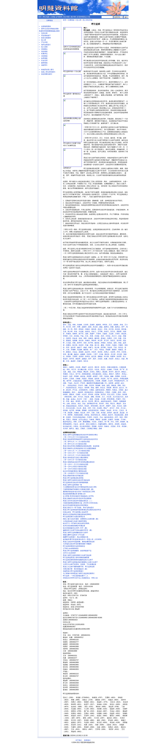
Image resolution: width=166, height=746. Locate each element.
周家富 (98, 419)
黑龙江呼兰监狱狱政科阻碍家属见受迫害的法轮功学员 (82, 510)
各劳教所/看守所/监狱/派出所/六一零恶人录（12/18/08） (83, 539)
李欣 (117, 408)
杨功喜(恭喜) (108, 417)
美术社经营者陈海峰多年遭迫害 (74, 526)
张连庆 (109, 410)
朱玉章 (100, 340)
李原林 (124, 426)
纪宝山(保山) (83, 419)
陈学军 (79, 343)
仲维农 (103, 343)
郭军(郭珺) (110, 399)
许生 (112, 422)
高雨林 (117, 376)
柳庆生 (111, 424)
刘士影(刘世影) (85, 426)
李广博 (106, 422)
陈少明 (70, 331)
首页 (40, 17)
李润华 (65, 379)
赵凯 (108, 385)
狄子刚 (90, 343)
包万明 (71, 410)
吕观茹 (114, 392)
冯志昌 (109, 347)
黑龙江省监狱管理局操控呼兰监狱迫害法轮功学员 (80, 439)
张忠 (79, 403)
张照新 (68, 356)
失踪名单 (44, 33)
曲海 (89, 327)
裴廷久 (65, 367)
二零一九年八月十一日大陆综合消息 (75, 453)
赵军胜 (97, 379)
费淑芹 (119, 403)
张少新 (97, 347)
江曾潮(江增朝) (92, 428)
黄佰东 (107, 354)
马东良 (94, 422)
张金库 (65, 376)
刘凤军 (109, 338)
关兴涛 (65, 428)
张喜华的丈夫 (95, 415)
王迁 (110, 325)
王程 (93, 413)
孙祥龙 (87, 356)
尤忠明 (112, 352)
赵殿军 (84, 327)
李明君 (65, 336)
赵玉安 (90, 367)
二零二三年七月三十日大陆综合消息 (75, 437)
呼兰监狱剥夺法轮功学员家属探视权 (75, 482)
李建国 (65, 374)
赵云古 (121, 388)
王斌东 (100, 359)
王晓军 (115, 401)
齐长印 (80, 385)
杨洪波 (97, 343)
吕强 (67, 350)
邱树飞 (90, 347)
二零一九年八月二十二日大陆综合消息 (76, 451)
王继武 (82, 428)
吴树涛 (90, 338)
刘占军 (76, 383)
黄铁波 (113, 385)
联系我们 (87, 740)
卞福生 (70, 383)
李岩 (64, 354)
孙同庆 (109, 413)
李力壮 (115, 410)
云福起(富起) (77, 381)
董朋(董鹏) (86, 422)
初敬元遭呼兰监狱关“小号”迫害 (73, 535)
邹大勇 (106, 356)
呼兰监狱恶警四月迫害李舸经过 (74, 546)
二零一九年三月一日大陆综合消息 (75, 460)
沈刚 (86, 334)
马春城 (91, 419)
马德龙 (114, 345)
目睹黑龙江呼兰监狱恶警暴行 (73, 571)
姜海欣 (103, 338)
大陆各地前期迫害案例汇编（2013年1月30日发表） (81, 503)
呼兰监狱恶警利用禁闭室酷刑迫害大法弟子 (78, 560)
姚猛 (100, 327)
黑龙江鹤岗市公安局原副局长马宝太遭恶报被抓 (79, 448)
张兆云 (117, 359)
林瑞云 (123, 372)
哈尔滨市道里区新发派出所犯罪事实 (75, 505)
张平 (89, 359)
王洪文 (121, 410)
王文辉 (103, 399)
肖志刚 (99, 408)
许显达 (75, 426)
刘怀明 (68, 338)
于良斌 (115, 369)
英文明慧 (66, 17)
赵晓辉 (82, 354)
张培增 (86, 388)
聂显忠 (68, 352)
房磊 (69, 372)
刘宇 (88, 413)
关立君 (113, 354)
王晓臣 (120, 345)
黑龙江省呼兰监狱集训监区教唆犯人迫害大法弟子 (80, 562)
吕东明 (85, 325)
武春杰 (100, 422)
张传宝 (106, 331)
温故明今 (44, 65)
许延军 (111, 359)
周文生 (112, 403)
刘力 (96, 350)
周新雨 (119, 331)
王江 (103, 397)
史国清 (81, 356)
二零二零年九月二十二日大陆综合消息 (76, 441)
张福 (119, 343)
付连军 (95, 417)
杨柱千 (79, 347)
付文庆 (84, 394)
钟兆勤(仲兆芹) (119, 381)
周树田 (108, 390)
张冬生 (85, 361)
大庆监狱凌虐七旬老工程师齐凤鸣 (75, 521)
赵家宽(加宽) (100, 390)
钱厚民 (71, 367)
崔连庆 (65, 359)
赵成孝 (104, 419)
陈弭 (119, 392)
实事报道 (49, 20)
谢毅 (92, 397)
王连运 (74, 352)
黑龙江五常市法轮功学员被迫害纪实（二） (78, 501)
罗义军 (106, 340)
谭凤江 (98, 372)
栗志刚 (104, 372)
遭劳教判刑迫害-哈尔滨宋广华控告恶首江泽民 (79, 492)
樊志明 (85, 372)
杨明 (97, 388)
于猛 (81, 336)
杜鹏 (105, 359)
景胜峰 (94, 426)
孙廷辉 (70, 413)
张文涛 (82, 413)
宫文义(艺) (110, 394)
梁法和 (68, 390)
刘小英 (68, 327)
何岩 (85, 343)
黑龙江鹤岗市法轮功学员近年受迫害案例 (77, 498)
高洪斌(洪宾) (88, 392)
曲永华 (110, 415)
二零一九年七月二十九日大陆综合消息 (76, 455)
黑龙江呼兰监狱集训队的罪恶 (73, 478)
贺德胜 (81, 352)
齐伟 (118, 352)
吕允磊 (68, 343)
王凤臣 (121, 390)
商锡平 (84, 367)
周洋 (75, 329)
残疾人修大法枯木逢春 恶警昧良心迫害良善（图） (81, 519)
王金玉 (75, 424)
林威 (85, 347)
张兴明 (119, 340)
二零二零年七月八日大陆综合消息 (75, 444)
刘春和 (79, 361)
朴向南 (117, 329)
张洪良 (100, 352)
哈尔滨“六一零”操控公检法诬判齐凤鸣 (76, 523)
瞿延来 (71, 394)
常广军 (122, 369)
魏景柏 (85, 350)
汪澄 (115, 338)
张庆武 (80, 406)
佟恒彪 (65, 410)
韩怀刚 (70, 415)
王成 (64, 331)
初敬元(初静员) (112, 367)
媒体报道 (44, 63)
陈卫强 (74, 345)
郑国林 (76, 376)
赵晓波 (84, 359)
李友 (75, 331)
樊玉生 (97, 401)
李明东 (104, 325)
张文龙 (119, 406)
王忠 (94, 408)
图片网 (73, 17)
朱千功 (78, 374)
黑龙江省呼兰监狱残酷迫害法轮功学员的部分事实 (80, 435)
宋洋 (67, 347)
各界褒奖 (44, 58)
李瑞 (107, 403)
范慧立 (68, 419)
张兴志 (120, 347)
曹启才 (111, 374)
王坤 (79, 422)
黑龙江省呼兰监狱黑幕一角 (72, 485)
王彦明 (89, 417)
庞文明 (87, 352)
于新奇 (98, 334)
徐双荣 (111, 383)
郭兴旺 (101, 403)
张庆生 (103, 367)
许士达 (123, 408)
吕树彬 (78, 379)
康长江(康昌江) (91, 424)
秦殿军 (114, 350)
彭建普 (110, 419)
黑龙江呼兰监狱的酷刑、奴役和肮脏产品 (77, 551)
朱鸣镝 (78, 410)
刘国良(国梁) (78, 415)
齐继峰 (73, 350)
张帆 (86, 385)
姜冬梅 (123, 329)
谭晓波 (100, 356)
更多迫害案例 (46, 38)
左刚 (68, 403)
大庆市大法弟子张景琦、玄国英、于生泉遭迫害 (79, 564)
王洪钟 (108, 345)
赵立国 (93, 356)
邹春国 (68, 334)
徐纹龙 (87, 331)
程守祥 (69, 381)
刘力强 (111, 329)
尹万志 (74, 390)
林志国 (123, 334)
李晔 (85, 338)
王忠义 (71, 374)
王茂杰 (118, 394)
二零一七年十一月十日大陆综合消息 (75, 464)
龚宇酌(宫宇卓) (92, 403)
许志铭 (81, 331)
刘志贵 (86, 397)
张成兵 (86, 406)
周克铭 (90, 379)
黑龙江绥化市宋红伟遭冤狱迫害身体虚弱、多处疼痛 (81, 446)
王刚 (97, 413)
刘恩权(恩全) (99, 392)
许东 (67, 361)
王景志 (108, 336)
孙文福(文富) (67, 426)
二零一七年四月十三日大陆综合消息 (75, 473)
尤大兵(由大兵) (118, 397)
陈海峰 (98, 385)
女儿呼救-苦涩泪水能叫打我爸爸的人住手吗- (78, 496)
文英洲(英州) (83, 390)
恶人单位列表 (87, 20)
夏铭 (102, 345)
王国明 (74, 356)
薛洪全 (73, 403)
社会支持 (44, 60)
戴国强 (98, 325)
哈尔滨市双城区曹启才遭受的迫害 (75, 471)
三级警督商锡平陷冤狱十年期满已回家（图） (79, 489)
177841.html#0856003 (70, 548)
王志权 (111, 334)
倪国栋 (116, 325)
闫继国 (76, 413)
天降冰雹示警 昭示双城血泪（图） (75, 569)
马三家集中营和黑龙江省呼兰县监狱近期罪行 (79, 573)
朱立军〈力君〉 (82, 399)
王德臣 (78, 394)
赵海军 (95, 376)
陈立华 (102, 406)
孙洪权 (98, 397)
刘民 (124, 392)
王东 (86, 336)
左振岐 (109, 369)
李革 (67, 401)
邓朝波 (79, 372)
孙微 (112, 327)
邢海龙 (81, 329)
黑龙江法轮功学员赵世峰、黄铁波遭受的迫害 (79, 542)
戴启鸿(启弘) (67, 422)
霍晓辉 (84, 410)
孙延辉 (109, 388)
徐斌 (103, 385)
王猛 (69, 325)
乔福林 (108, 350)
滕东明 (97, 338)
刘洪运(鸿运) (72, 385)
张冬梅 (76, 336)
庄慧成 (113, 426)
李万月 (73, 369)
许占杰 (79, 408)
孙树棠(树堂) (86, 374)
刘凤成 (104, 415)
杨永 (72, 401)
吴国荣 (89, 376)
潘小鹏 (70, 354)
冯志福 (106, 376)
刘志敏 (97, 399)
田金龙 (74, 338)
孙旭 (80, 338)
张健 (67, 399)
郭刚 (119, 385)
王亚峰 (97, 381)
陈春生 (106, 426)
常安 (118, 426)
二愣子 (95, 354)
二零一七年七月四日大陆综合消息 (75, 466)
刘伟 (117, 422)
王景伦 (92, 372)
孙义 (124, 356)
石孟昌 (78, 367)
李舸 (75, 422)
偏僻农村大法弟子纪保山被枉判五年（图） (78, 530)
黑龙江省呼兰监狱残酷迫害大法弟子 (75, 532)
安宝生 (112, 331)
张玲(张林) (94, 406)
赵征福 (82, 376)
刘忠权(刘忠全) (71, 388)
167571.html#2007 (69, 553)
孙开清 (103, 394)
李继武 (102, 410)
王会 (101, 417)
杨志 (77, 428)
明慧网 (59, 17)
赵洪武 (116, 379)
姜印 (64, 325)
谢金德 (123, 424)
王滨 (70, 336)
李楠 (91, 345)
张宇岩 (71, 359)
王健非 (104, 334)
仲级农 (87, 329)
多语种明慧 (81, 17)
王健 (86, 345)
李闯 (105, 329)
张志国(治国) (118, 415)
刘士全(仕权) (70, 408)
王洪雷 (123, 352)
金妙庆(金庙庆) (106, 401)
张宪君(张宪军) (93, 410)
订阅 (88, 17)
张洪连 (109, 343)
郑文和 (91, 385)
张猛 (92, 388)
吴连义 (100, 329)
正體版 (53, 17)
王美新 (71, 379)
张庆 (102, 336)
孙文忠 (102, 388)
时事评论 (44, 54)
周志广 (105, 408)
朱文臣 (95, 327)
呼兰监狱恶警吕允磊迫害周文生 (74, 516)
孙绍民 (65, 394)
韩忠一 (74, 392)
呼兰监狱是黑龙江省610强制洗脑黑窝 (76, 557)
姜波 (84, 408)
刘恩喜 (84, 379)
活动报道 (44, 56)
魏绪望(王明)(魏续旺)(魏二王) (97, 383)
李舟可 (111, 372)
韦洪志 (101, 350)
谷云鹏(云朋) (82, 369)
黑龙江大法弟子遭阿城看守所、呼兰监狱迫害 (79, 567)
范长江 (93, 331)
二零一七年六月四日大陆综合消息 (75, 469)
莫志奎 (122, 413)
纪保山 (105, 374)
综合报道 (44, 51)
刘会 (84, 403)
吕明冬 (117, 334)
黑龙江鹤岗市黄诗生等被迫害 (73, 476)
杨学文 (71, 428)
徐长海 (81, 340)
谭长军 (97, 367)
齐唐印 (118, 399)
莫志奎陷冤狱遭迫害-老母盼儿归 (74, 494)
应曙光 (68, 345)
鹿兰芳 (117, 372)
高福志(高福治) (71, 406)
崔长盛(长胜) (96, 374)
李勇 (91, 336)
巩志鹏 (79, 350)
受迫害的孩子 (46, 35)
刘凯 (74, 343)
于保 (115, 347)
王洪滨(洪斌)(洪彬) (78, 417)
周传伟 (93, 340)
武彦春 (97, 394)
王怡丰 (93, 352)
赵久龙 (84, 401)
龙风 (115, 343)
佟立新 (119, 354)
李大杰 (80, 397)
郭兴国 (90, 394)
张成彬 (116, 419)
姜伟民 (78, 401)
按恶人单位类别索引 (48, 72)
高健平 (92, 334)
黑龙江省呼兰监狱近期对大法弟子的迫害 (77, 555)
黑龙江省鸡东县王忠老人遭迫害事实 (75, 457)
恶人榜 (43, 40)
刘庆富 (100, 426)
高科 (75, 397)
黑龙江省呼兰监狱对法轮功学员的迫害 (76, 480)
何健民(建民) (102, 424)
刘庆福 (86, 415)
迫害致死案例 (46, 26)
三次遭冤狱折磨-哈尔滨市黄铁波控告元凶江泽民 (80, 487)
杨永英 (116, 413)
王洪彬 (97, 336)
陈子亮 (81, 334)
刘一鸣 (70, 329)
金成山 (73, 399)
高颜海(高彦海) (88, 381)
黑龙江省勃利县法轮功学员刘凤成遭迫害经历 (79, 462)
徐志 (113, 406)
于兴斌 (123, 419)
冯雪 (100, 376)
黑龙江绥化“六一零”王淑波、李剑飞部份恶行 (78, 507)
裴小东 (97, 345)
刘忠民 (103, 379)
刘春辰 (87, 340)
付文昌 (109, 397)
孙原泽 (81, 345)
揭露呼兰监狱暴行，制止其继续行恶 (75, 537)
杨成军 (73, 361)
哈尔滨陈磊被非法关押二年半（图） (75, 528)
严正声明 (44, 42)
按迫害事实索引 (46, 74)
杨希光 (106, 327)
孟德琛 (92, 325)
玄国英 (68, 417)
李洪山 (124, 374)
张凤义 (106, 352)
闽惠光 (120, 350)
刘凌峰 (79, 325)
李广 (91, 350)
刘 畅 (101, 354)
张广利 (109, 379)
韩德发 (74, 419)
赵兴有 (82, 424)
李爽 (78, 327)
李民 (68, 369)
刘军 (74, 327)
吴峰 (100, 428)
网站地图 (46, 17)
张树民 (74, 334)
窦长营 (115, 388)
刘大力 (114, 336)
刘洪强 (89, 354)
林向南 (93, 329)
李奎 (121, 325)
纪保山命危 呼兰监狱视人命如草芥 (75, 512)
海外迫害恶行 (46, 45)
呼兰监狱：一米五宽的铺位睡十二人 (75, 576)
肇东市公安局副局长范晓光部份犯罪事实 (77, 514)
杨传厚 (80, 392)
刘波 (123, 359)
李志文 (80, 388)
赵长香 (73, 347)
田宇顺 (103, 347)
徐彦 (70, 376)
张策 (121, 417)
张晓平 (108, 406)
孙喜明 (119, 356)
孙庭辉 (104, 381)
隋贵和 (78, 359)
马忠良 (96, 369)
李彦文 (103, 369)
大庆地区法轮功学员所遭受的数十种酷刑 (77, 544)
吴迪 (119, 336)
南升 (94, 359)
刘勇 (119, 338)
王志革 (110, 381)
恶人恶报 (44, 47)
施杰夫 (76, 354)
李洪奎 (103, 413)
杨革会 (117, 327)
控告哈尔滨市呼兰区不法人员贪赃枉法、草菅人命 (80, 578)
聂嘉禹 (68, 340)
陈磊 (91, 399)
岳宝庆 (90, 369)
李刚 (74, 325)
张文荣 (90, 401)
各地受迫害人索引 (47, 69)
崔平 (123, 327)
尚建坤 (112, 356)
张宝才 (112, 408)
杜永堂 (123, 376)
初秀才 (117, 374)
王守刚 (100, 331)
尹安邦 (82, 383)
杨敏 (112, 376)
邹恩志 (114, 390)
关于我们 (78, 740)
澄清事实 (44, 49)
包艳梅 (74, 340)
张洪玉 (112, 340)
